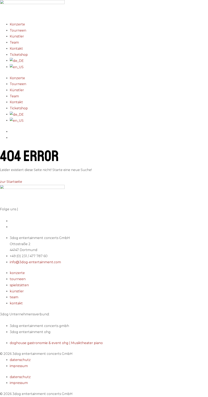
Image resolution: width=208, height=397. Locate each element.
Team (14, 42)
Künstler (17, 36)
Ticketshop (19, 55)
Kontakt (16, 48)
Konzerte (17, 24)
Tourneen (18, 30)
